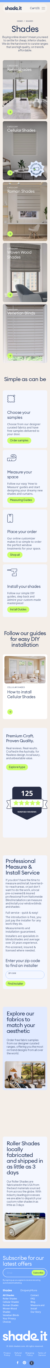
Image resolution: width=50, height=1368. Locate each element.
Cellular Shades (11, 1301)
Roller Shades (10, 1298)
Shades (7, 1290)
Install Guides (18, 609)
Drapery (25, 1290)
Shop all (15, 554)
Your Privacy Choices (9, 1320)
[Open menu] (43, 8)
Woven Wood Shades (10, 1310)
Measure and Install (37, 1307)
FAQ (33, 1298)
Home (20, 21)
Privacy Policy (7, 1354)
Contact (35, 1295)
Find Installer (15, 983)
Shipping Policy (29, 1354)
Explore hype (17, 767)
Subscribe (38, 1272)
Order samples (19, 440)
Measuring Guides (21, 500)
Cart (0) (34, 8)
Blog (33, 1301)
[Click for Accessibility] (31, 1363)
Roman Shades (10, 1305)
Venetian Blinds (11, 1315)
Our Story (36, 1311)
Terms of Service (42, 1354)
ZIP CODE (12, 973)
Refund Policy (18, 1354)
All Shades (8, 1295)
